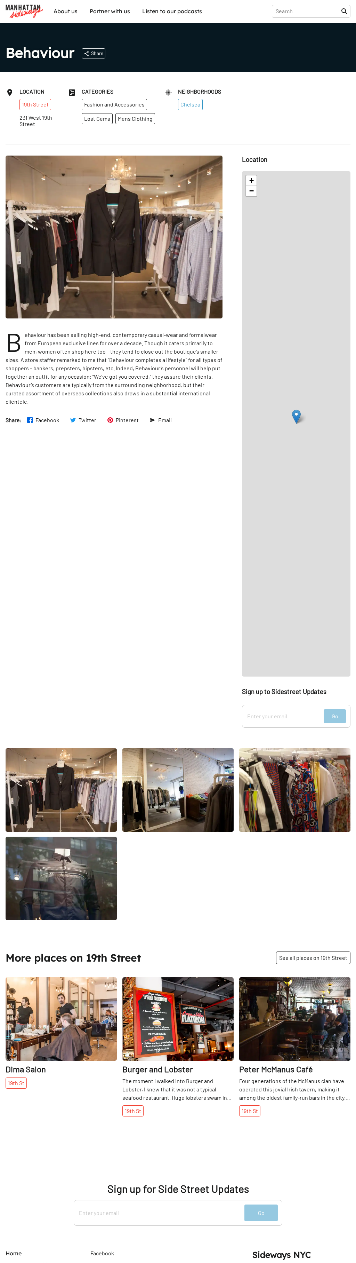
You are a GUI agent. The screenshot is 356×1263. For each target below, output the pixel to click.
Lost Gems (97, 118)
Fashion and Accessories (114, 104)
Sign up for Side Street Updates (178, 1189)
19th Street (35, 104)
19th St (16, 1083)
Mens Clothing (135, 118)
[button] (296, 417)
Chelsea (190, 104)
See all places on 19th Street (313, 957)
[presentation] (308, 11)
